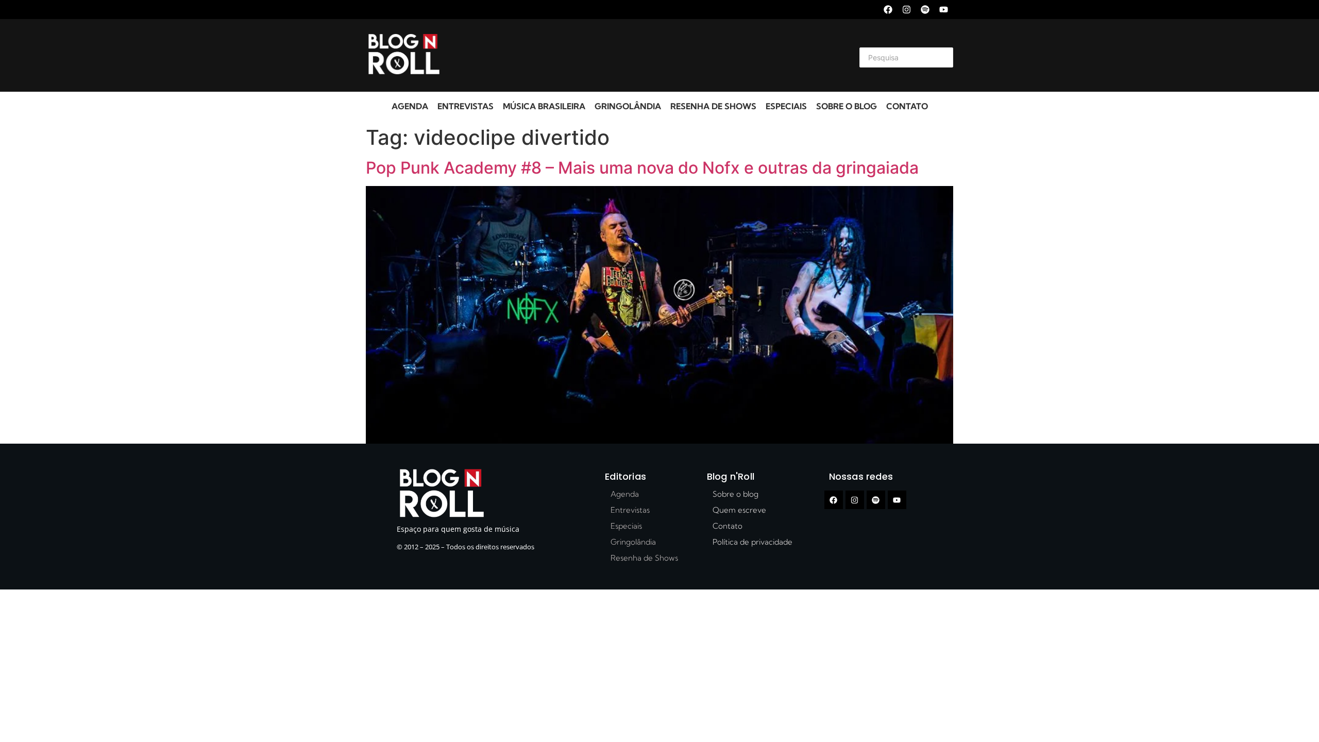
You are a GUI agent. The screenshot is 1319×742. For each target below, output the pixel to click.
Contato (907, 106)
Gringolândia (628, 106)
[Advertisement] (647, 55)
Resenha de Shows (713, 106)
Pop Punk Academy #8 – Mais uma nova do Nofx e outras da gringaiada (642, 168)
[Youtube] (943, 9)
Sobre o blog (846, 106)
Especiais (786, 106)
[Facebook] (888, 9)
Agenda (410, 106)
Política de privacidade (752, 542)
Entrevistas (465, 106)
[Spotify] (925, 9)
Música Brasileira (544, 106)
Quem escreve (739, 510)
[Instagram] (906, 9)
